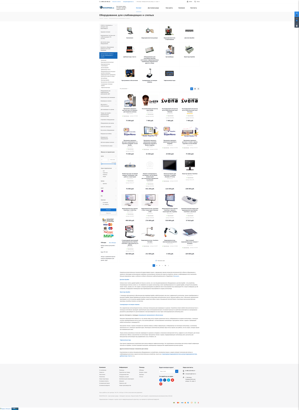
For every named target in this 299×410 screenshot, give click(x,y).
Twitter (168, 380)
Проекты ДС (123, 383)
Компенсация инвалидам (126, 379)
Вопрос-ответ (143, 372)
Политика (102, 376)
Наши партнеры (104, 379)
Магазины (102, 374)
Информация (123, 367)
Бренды (141, 374)
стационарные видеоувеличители (171, 354)
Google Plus (160, 384)
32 (165, 265)
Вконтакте (160, 380)
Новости (101, 372)
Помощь (121, 370)
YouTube (172, 380)
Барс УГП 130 (104, 252)
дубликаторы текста (126, 356)
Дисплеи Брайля (189, 38)
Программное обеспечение (130, 80)
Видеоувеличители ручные (150, 38)
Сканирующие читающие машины (149, 81)
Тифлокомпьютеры (169, 80)
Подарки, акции (124, 376)
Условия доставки (104, 383)
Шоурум (121, 381)
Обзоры (141, 370)
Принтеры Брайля (189, 57)
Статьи (141, 376)
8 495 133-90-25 (190, 370)
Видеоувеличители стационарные (169, 38)
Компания (102, 367)
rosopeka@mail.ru (128, 1)
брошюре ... (177, 276)
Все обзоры (112, 242)
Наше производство (125, 385)
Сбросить (108, 213)
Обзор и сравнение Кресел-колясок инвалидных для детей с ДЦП (108, 258)
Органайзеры (170, 57)
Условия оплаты (104, 381)
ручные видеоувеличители (189, 354)
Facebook (164, 380)
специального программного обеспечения (151, 315)
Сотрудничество (124, 374)
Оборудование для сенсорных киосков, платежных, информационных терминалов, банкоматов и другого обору (150, 60)
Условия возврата (104, 385)
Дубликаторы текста (129, 57)
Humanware (129, 38)
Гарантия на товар (124, 372)
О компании (102, 370)
